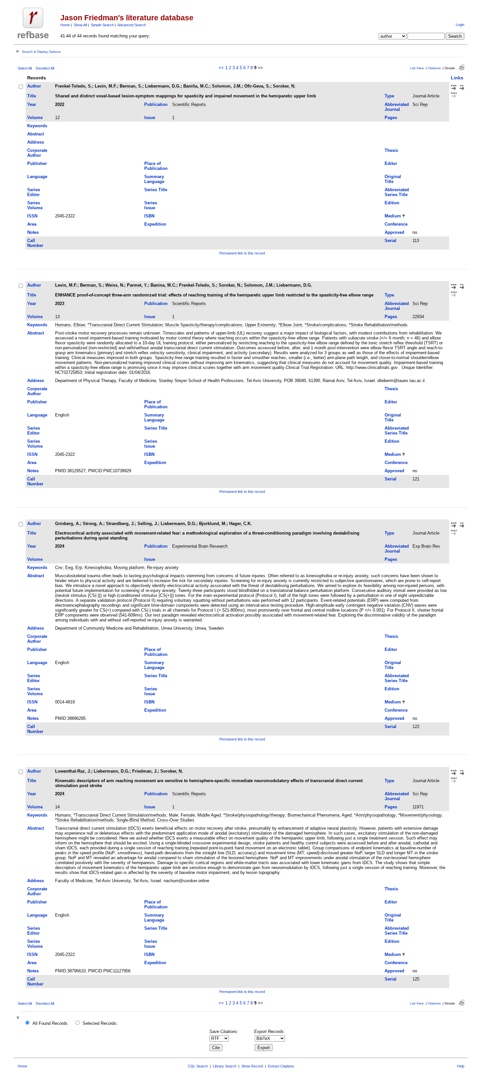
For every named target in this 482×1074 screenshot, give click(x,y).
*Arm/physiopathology (375, 815)
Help (460, 1066)
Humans (63, 324)
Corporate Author (37, 153)
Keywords (37, 125)
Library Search (224, 1066)
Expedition (155, 224)
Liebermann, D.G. (163, 86)
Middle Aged (209, 815)
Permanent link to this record (242, 253)
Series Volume (35, 205)
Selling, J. (147, 523)
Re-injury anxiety (163, 567)
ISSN (32, 215)
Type (389, 95)
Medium (393, 215)
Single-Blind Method (135, 820)
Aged (346, 815)
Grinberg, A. (67, 523)
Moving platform (129, 567)
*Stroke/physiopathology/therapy (254, 815)
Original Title (393, 179)
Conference (396, 224)
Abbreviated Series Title (397, 192)
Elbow (79, 324)
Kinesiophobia (98, 567)
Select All (25, 68)
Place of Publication (156, 166)
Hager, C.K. (240, 523)
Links (457, 77)
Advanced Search (131, 25)
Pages (391, 117)
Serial (390, 240)
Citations (434, 68)
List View (417, 68)
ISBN (149, 215)
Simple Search (102, 25)
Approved (394, 232)
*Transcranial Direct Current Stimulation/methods (119, 815)
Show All (80, 25)
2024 (59, 546)
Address (35, 142)
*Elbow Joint (290, 324)
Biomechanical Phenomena (313, 815)
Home (65, 25)
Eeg (69, 567)
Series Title (155, 189)
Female (188, 815)
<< (221, 67)
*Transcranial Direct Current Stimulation (125, 324)
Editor (391, 163)
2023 (59, 303)
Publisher (37, 163)
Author (34, 86)
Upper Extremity (260, 324)
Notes (33, 232)
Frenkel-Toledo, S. (73, 86)
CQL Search (198, 1066)
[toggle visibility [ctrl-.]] (18, 1018)
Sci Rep (420, 104)
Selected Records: (100, 1023)
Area (31, 224)
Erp (78, 567)
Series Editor (33, 192)
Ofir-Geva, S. (257, 86)
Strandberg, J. (120, 523)
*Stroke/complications (325, 324)
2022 (59, 104)
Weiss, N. (114, 285)
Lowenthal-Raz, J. (73, 771)
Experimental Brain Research (200, 546)
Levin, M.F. (106, 86)
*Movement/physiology (420, 815)
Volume (35, 117)
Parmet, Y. (137, 285)
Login (460, 25)
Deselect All (45, 68)
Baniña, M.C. (196, 86)
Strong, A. (93, 523)
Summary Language (154, 179)
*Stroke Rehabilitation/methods (378, 324)
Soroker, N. (284, 86)
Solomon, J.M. (227, 86)
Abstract (35, 134)
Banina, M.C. (163, 285)
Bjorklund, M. (213, 523)
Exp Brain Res (426, 546)
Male (173, 815)
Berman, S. (131, 86)
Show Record (252, 1066)
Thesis (391, 150)
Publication (156, 104)
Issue (149, 117)
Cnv (59, 567)
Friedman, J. (145, 771)
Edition (392, 202)
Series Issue (150, 205)
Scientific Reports (189, 104)
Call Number (35, 243)
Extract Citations (281, 1066)
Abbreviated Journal (397, 107)
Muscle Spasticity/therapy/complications (203, 324)
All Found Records (50, 1023)
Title (31, 95)
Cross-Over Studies (175, 820)
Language (37, 176)
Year (31, 104)
